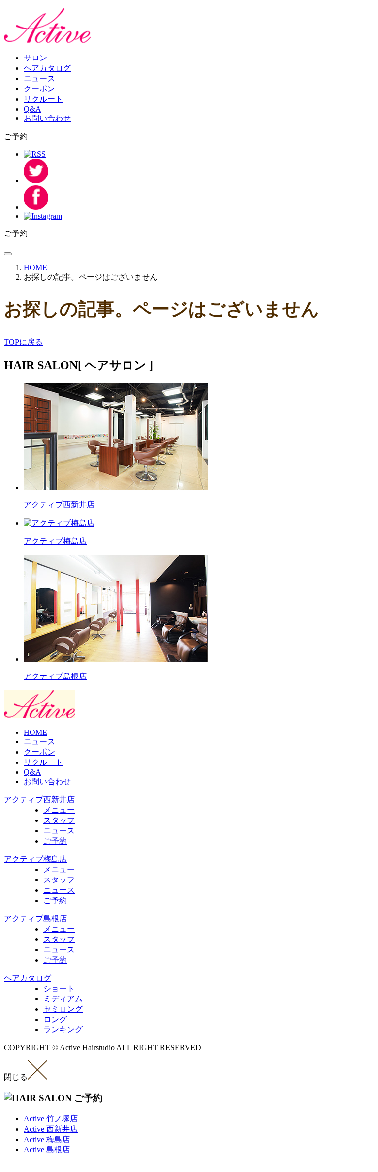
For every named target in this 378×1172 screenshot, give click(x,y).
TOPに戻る (23, 342)
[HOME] (39, 715)
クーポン (39, 89)
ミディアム (63, 999)
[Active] (48, 40)
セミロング (63, 1009)
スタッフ (59, 820)
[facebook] (36, 207)
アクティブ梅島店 (35, 859)
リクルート (43, 99)
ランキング (63, 1030)
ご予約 (55, 841)
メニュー (59, 810)
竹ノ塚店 (51, 1118)
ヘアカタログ (47, 68)
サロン (35, 58)
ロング (55, 1019)
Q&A (32, 109)
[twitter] (36, 180)
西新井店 (51, 1129)
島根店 (47, 1149)
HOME (35, 732)
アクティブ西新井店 (39, 799)
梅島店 (47, 1139)
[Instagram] (43, 216)
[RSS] (35, 154)
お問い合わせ (47, 118)
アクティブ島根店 (35, 918)
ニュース (39, 78)
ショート (59, 988)
